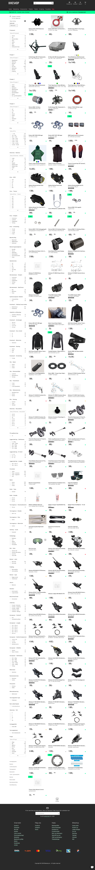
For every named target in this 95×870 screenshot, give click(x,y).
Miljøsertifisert (15, 241)
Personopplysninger (19, 835)
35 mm (13, 507)
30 (12, 720)
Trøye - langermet (15, 474)
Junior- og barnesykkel (14, 774)
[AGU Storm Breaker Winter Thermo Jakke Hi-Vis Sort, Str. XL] (77, 312)
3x (12, 336)
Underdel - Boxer (15, 609)
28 (12, 717)
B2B (73, 839)
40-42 (13, 423)
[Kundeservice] (69, 2)
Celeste (13, 749)
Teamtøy (74, 835)
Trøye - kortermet (15, 473)
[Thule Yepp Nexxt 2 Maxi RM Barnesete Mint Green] (57, 74)
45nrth (13, 35)
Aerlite (13, 42)
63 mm (13, 501)
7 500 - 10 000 (15, 143)
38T (13, 206)
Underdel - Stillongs (16, 611)
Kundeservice (55, 829)
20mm (13, 519)
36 (12, 417)
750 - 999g (14, 448)
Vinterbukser (14, 578)
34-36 (13, 414)
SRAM (13, 687)
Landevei (14, 219)
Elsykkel (13, 69)
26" (12, 266)
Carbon (13, 525)
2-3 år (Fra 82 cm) (16, 706)
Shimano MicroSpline (16, 552)
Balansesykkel (15, 89)
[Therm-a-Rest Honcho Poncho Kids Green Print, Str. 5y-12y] (37, 153)
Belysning (14, 61)
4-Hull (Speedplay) (16, 386)
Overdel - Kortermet (16, 605)
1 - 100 (13, 133)
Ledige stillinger (76, 829)
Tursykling (48, 9)
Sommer (13, 401)
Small (13, 167)
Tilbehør (31, 9)
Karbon (13, 395)
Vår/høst (13, 404)
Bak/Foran (14, 291)
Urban (13, 283)
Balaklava (14, 538)
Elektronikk (14, 68)
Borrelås (13, 249)
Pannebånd (14, 544)
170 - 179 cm (14, 628)
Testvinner (14, 316)
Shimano (14, 686)
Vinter (13, 403)
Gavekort (16, 825)
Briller (13, 65)
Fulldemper (14, 700)
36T (13, 204)
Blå (12, 743)
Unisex (13, 367)
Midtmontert (14, 693)
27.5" (13, 110)
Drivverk (13, 66)
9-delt (13, 233)
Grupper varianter (16, 16)
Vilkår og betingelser (57, 837)
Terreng (13, 222)
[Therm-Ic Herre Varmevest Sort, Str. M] (57, 153)
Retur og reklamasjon (57, 833)
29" (12, 112)
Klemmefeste (14, 254)
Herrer (13, 366)
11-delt (13, 230)
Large (13, 158)
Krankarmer (14, 308)
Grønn (13, 753)
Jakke (13, 471)
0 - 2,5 (13, 454)
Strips (13, 257)
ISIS (13, 352)
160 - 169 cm (15, 627)
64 (12, 182)
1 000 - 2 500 (15, 138)
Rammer (11, 777)
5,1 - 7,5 (13, 457)
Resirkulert (14, 243)
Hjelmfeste (14, 252)
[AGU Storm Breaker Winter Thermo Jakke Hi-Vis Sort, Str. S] (37, 341)
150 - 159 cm (15, 625)
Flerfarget (14, 751)
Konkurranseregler (56, 827)
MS (12, 161)
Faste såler (14, 726)
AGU (13, 43)
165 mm (13, 322)
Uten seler (14, 563)
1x (12, 333)
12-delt (13, 232)
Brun (13, 748)
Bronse (13, 746)
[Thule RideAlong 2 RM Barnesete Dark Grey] (77, 46)
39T (13, 207)
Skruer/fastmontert (16, 255)
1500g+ (13, 665)
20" (12, 109)
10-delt (13, 229)
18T (13, 196)
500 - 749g (14, 446)
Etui (12, 300)
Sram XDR (14, 555)
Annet (13, 84)
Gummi (13, 394)
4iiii (12, 37)
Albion (13, 45)
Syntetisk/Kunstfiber (16, 619)
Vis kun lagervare (16, 18)
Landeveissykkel (13, 766)
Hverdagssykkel (13, 761)
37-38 (13, 418)
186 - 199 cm (15, 465)
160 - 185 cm (15, 463)
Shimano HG (14, 550)
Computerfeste (15, 299)
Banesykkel (12, 771)
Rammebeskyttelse (14, 782)
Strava (36, 829)
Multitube (14, 542)
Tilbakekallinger (56, 839)
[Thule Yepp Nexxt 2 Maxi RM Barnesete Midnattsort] (77, 74)
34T (13, 203)
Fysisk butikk (75, 825)
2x (12, 334)
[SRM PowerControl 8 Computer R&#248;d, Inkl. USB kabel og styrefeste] (77, 125)
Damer (13, 364)
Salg (53, 9)
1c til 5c (13, 641)
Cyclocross (14, 218)
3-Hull (13, 384)
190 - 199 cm (15, 631)
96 (12, 185)
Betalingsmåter (55, 825)
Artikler (16, 845)
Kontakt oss (75, 827)
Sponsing (74, 833)
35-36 (13, 415)
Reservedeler (12, 779)
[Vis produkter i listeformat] (25, 21)
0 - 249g (14, 441)
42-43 (13, 425)
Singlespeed (14, 221)
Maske (13, 541)
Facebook (37, 825)
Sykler (10, 9)
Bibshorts (14, 584)
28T (13, 198)
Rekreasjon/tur (15, 375)
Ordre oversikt (17, 833)
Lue (12, 539)
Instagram (37, 827)
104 (13, 179)
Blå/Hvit (13, 745)
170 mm (13, 324)
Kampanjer (16, 827)
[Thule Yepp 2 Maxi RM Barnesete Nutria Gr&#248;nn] (37, 74)
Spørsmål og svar (56, 835)
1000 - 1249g (15, 443)
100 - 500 (14, 135)
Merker (16, 841)
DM (12, 187)
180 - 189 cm (15, 630)
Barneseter (14, 91)
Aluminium (14, 118)
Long (13, 159)
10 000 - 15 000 (15, 144)
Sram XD (14, 553)
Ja (12, 435)
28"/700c (14, 269)
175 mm (13, 327)
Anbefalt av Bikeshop (16, 314)
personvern (47, 816)
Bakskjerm (14, 87)
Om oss (74, 831)
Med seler (14, 561)
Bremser (13, 63)
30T (13, 199)
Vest (13, 476)
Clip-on (13, 250)
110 (12, 181)
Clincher (13, 491)
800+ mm (14, 513)
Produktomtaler (55, 831)
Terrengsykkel (13, 769)
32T (13, 201)
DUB (13, 350)
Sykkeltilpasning (13, 784)
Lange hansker (15, 592)
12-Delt (13, 358)
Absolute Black (15, 39)
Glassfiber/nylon (15, 392)
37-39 (13, 420)
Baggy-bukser (15, 577)
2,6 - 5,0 (14, 455)
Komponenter (23, 9)
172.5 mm (14, 325)
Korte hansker (15, 591)
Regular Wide (15, 166)
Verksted (74, 837)
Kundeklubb (17, 843)
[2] (57, 798)
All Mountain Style (15, 46)
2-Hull (13, 383)
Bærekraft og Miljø (18, 839)
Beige (13, 742)
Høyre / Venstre (15, 651)
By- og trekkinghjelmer (17, 95)
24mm (13, 348)
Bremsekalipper (15, 92)
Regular (13, 163)
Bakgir (13, 86)
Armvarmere (14, 598)
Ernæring (41, 9)
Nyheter (16, 831)
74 (12, 184)
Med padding (15, 569)
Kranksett (14, 532)
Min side (16, 829)
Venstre (13, 650)
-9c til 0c (14, 642)
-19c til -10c (14, 639)
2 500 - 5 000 (15, 140)
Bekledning (16, 9)
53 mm (13, 497)
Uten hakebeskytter (16, 732)
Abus (13, 40)
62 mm (13, 499)
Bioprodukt (14, 239)
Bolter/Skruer (14, 306)
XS (12, 169)
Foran (13, 292)
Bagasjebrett (14, 60)
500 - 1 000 (14, 136)
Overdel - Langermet (16, 606)
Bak (13, 289)
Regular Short (15, 164)
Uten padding (15, 571)
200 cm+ (14, 633)
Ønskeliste (16, 837)
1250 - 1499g (15, 664)
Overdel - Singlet (15, 608)
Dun (13, 617)
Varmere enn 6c (15, 644)
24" (12, 264)
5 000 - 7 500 (15, 141)
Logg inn (80, 3)
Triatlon (36, 9)
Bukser (13, 94)
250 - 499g (14, 445)
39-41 (13, 422)
